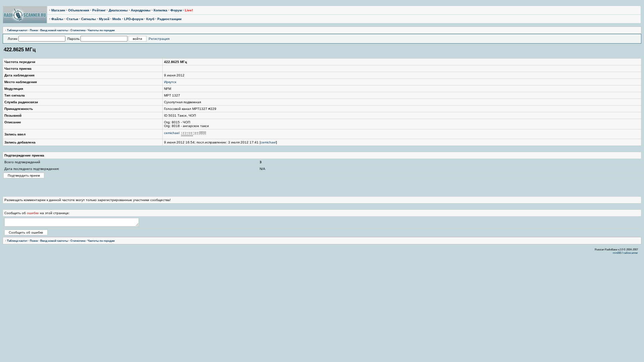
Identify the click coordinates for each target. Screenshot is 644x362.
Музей (104, 19)
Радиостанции (169, 19)
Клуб (150, 19)
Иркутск (170, 82)
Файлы (57, 19)
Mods (116, 19)
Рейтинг (99, 10)
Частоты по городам (101, 30)
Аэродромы (141, 10)
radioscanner (630, 252)
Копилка (160, 10)
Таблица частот (17, 30)
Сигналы (88, 19)
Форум (176, 10)
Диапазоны (118, 10)
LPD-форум (133, 19)
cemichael (171, 133)
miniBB (617, 252)
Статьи (72, 19)
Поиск (34, 30)
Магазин (58, 10)
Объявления (78, 10)
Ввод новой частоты (54, 30)
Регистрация (159, 39)
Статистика (77, 30)
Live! (189, 10)
